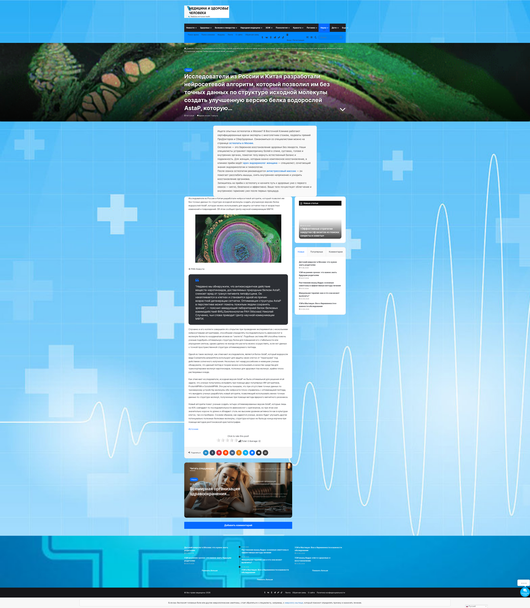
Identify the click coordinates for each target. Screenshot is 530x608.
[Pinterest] (219, 452)
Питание (311, 27)
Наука (323, 27)
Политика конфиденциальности (331, 592)
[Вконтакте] (232, 452)
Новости (190, 27)
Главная (190, 48)
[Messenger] (252, 452)
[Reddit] (225, 452)
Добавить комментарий (238, 525)
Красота (297, 27)
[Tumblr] (212, 452)
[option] (238, 490)
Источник (193, 429)
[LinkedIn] (206, 452)
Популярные (316, 251)
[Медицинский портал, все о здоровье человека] (206, 12)
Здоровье (205, 27)
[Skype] (245, 452)
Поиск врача (193, 35)
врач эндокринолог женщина (260, 163)
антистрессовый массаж (281, 171)
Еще (344, 27)
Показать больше (210, 570)
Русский (472, 606)
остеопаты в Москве (241, 143)
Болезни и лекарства (225, 27)
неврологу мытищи (294, 603)
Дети (334, 27)
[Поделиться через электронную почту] (259, 452)
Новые (301, 251)
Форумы (221, 35)
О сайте (239, 35)
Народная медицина (250, 27)
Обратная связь (252, 35)
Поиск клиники (208, 35)
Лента (230, 35)
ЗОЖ (268, 27)
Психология (282, 27)
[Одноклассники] (239, 452)
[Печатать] (265, 452)
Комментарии (336, 251)
